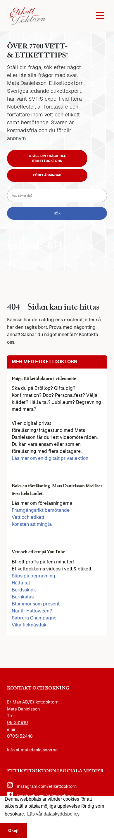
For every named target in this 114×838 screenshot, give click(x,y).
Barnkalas (23, 597)
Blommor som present (36, 604)
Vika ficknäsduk (29, 625)
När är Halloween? (32, 611)
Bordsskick (24, 590)
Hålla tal (21, 583)
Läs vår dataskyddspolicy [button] (53, 813)
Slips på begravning (33, 576)
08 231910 (17, 722)
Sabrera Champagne (34, 618)
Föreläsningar (47, 175)
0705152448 (20, 736)
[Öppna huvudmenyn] (100, 15)
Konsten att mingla (32, 524)
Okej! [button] (13, 830)
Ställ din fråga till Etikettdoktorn (47, 158)
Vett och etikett (28, 517)
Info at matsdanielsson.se (32, 750)
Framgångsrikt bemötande (41, 510)
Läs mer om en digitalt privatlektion (50, 458)
